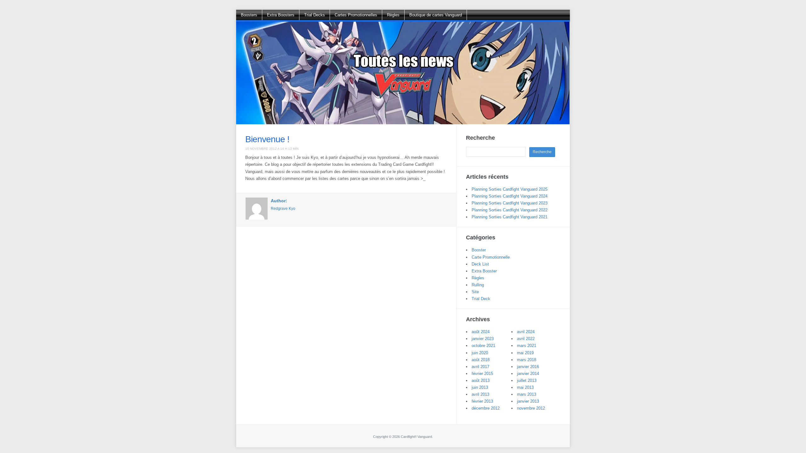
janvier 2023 (483, 338)
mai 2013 (525, 387)
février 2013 (482, 401)
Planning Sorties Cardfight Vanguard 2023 (510, 203)
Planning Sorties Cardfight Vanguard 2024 (510, 196)
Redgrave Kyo (283, 208)
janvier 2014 (528, 373)
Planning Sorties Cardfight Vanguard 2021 (510, 217)
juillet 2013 (526, 380)
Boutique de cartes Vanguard (435, 15)
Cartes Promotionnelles (356, 15)
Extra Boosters (280, 15)
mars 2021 (526, 345)
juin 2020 (480, 352)
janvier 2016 (528, 366)
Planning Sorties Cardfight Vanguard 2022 (510, 210)
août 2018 (481, 359)
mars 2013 (526, 394)
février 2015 (482, 373)
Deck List (480, 264)
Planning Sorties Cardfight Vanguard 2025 (510, 189)
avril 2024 (526, 331)
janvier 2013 (528, 401)
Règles (393, 15)
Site (475, 291)
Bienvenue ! (267, 139)
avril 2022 (526, 338)
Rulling (478, 284)
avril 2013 (480, 394)
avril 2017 (480, 366)
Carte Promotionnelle (491, 257)
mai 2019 (525, 352)
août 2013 (481, 380)
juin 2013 (480, 387)
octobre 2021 (483, 345)
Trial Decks (314, 15)
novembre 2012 (531, 408)
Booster (479, 250)
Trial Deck (481, 298)
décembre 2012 (486, 408)
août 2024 (481, 331)
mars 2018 (526, 359)
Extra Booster (484, 271)
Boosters (249, 15)
